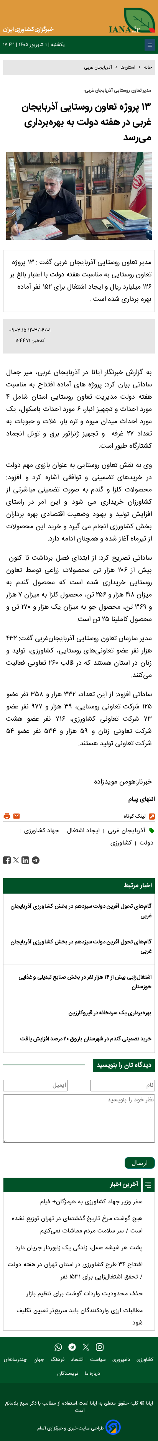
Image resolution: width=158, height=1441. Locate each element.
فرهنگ (58, 1360)
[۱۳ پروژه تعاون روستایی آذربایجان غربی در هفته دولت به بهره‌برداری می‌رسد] (34, 860)
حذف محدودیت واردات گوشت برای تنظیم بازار (84, 1294)
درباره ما (93, 1374)
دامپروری (122, 1360)
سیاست (98, 1360)
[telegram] (72, 1347)
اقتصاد (78, 1360)
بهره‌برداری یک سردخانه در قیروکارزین (110, 1013)
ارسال (140, 1163)
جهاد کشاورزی (40, 831)
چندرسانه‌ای (16, 1360)
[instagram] (100, 1347)
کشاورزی (121, 843)
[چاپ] (7, 816)
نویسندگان (68, 1374)
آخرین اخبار (124, 1185)
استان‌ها (127, 67)
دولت (145, 843)
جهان (39, 1360)
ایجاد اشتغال (82, 831)
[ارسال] (15, 816)
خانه (148, 67)
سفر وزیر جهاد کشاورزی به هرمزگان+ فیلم (91, 1202)
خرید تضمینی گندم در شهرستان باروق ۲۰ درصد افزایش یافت (85, 1039)
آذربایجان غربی (98, 67)
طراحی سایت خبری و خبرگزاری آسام (70, 1428)
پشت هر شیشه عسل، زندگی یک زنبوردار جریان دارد (79, 1248)
